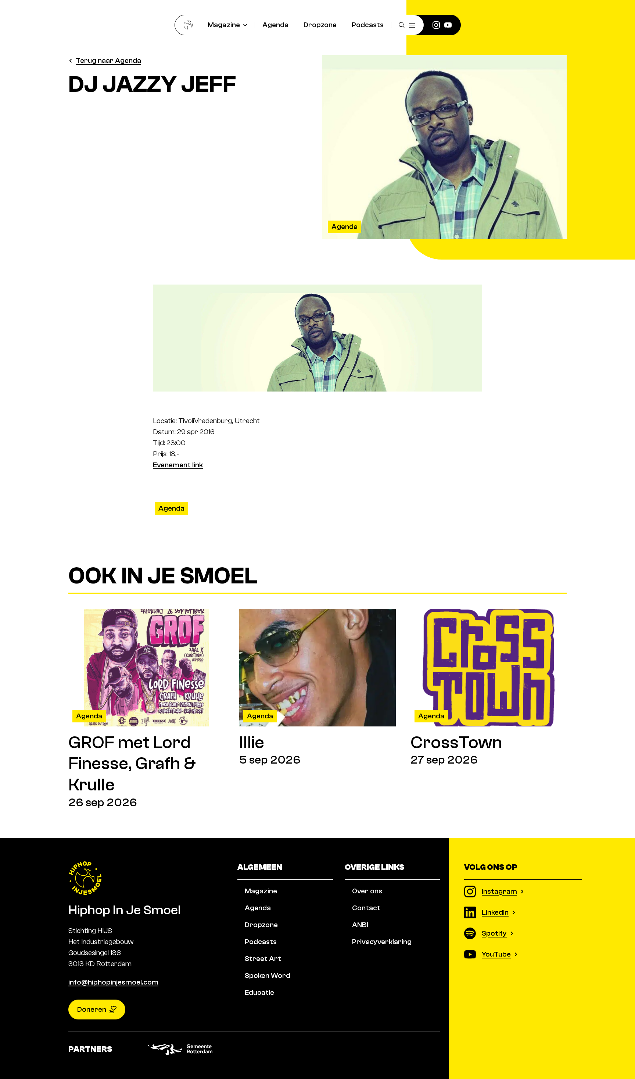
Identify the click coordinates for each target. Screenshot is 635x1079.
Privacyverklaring (382, 941)
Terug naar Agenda (108, 60)
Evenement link (178, 465)
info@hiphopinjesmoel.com (113, 982)
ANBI (360, 925)
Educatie (259, 992)
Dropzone (320, 25)
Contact (366, 908)
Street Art (263, 958)
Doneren (91, 1009)
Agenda (275, 25)
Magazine (224, 25)
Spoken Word (267, 975)
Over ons (367, 891)
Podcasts (368, 25)
